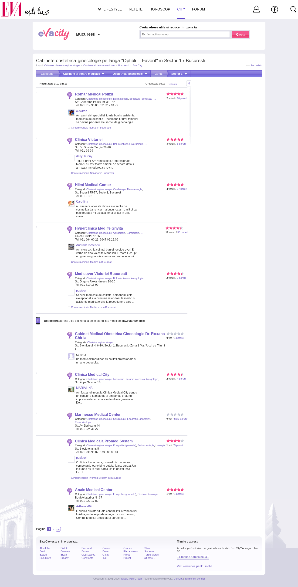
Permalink (256, 65)
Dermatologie (120, 98)
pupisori (81, 290)
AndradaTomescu (88, 245)
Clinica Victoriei (88, 140)
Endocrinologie (83, 422)
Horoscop (159, 9)
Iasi (104, 557)
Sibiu (147, 548)
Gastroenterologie (148, 494)
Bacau (43, 554)
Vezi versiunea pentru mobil (194, 566)
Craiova (106, 548)
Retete (135, 9)
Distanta (172, 84)
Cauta (240, 34)
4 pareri (181, 378)
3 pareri (178, 445)
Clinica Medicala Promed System (104, 441)
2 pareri (181, 277)
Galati (105, 554)
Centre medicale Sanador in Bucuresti (92, 173)
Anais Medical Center (93, 490)
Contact (178, 578)
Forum (198, 9)
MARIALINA (84, 388)
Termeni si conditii (195, 578)
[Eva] (14, 5)
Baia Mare (45, 557)
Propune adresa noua (193, 557)
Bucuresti (123, 65)
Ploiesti (127, 557)
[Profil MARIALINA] (71, 392)
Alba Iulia (45, 548)
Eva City (137, 65)
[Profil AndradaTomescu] (71, 249)
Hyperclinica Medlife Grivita (99, 228)
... (155, 98)
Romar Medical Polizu (94, 94)
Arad (42, 551)
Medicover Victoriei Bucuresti (101, 274)
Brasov (65, 557)
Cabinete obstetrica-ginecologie (62, 65)
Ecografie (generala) (140, 98)
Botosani (65, 551)
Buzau (85, 551)
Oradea (127, 548)
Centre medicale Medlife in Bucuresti (91, 262)
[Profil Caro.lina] (71, 205)
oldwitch (81, 111)
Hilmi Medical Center (93, 185)
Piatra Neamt (130, 551)
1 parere (179, 337)
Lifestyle (113, 9)
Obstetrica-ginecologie (99, 98)
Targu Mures (151, 554)
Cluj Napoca (88, 554)
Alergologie (137, 144)
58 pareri (182, 232)
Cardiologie (119, 189)
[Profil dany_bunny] (71, 160)
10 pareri (182, 98)
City (181, 9)
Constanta (87, 557)
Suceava (149, 551)
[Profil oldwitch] (71, 115)
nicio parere (180, 418)
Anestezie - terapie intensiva (129, 379)
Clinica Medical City (92, 375)
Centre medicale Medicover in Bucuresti (93, 307)
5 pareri (181, 143)
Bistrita (64, 548)
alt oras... (149, 557)
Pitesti (126, 554)
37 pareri (182, 188)
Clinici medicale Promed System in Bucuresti (96, 477)
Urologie (160, 445)
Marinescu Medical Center (98, 415)
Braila (64, 554)
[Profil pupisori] (71, 294)
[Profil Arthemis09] (71, 510)
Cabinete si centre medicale (99, 65)
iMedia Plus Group (131, 578)
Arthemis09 (83, 506)
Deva (105, 551)
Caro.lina (82, 201)
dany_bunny (84, 156)
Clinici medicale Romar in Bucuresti (91, 127)
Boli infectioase (121, 144)
